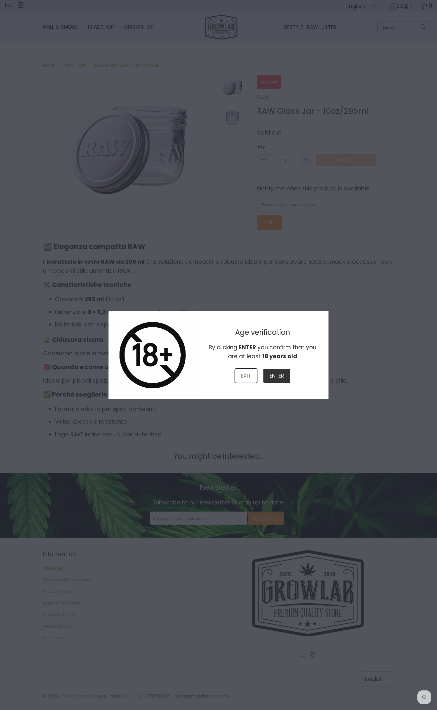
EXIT (246, 375)
